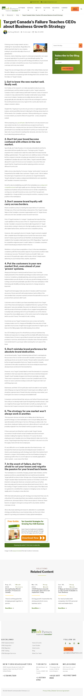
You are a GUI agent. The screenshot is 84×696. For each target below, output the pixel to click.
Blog (17, 15)
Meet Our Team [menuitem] (37, 653)
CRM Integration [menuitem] (6, 645)
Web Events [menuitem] (36, 648)
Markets (38, 7)
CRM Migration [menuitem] (5, 648)
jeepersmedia (17, 551)
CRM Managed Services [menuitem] (8, 653)
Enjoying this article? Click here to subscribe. (27, 545)
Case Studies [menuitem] (36, 645)
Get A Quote (75, 9)
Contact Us (68, 649)
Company (65, 7)
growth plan (21, 123)
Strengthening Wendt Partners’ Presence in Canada (13, 590)
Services (30, 7)
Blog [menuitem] (33, 651)
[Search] (80, 45)
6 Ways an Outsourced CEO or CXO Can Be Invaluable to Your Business (68, 590)
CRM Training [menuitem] (5, 651)
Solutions (46, 7)
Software (21, 7)
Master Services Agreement (60, 691)
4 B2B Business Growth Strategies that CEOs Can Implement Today (41, 590)
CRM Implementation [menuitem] (7, 643)
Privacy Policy (47, 691)
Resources (55, 7)
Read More (8, 608)
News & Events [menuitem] (37, 643)
